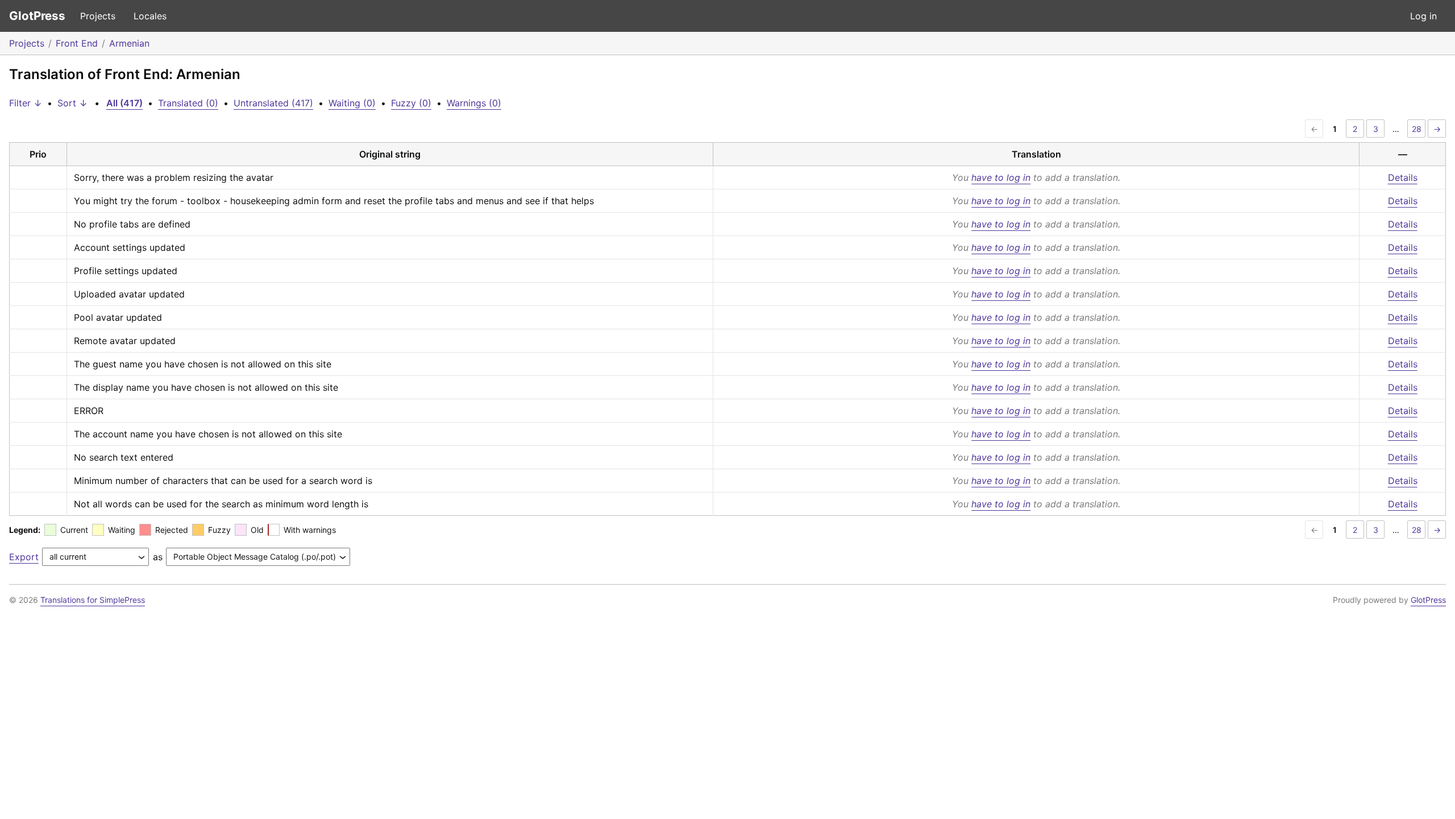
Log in (1423, 16)
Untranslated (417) (273, 103)
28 (1416, 129)
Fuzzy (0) (411, 103)
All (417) (124, 103)
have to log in (1000, 177)
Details (1402, 177)
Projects (97, 16)
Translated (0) (188, 103)
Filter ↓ (25, 103)
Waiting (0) (352, 103)
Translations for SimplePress (92, 600)
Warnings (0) (474, 103)
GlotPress (37, 16)
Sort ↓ (72, 103)
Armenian (129, 43)
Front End (77, 43)
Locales (150, 16)
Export (24, 556)
